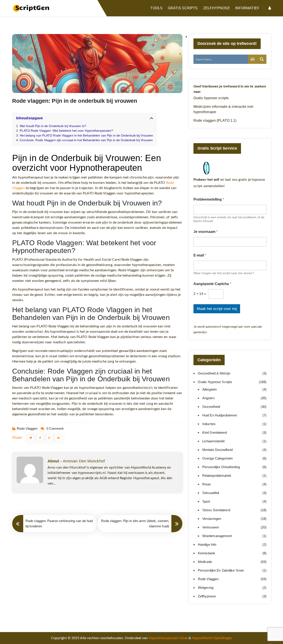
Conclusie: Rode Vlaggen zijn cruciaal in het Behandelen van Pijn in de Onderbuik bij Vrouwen (86, 140)
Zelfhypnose (216, 8)
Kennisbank (206, 553)
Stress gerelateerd (216, 510)
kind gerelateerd (214, 432)
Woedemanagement (217, 536)
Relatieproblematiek (216, 475)
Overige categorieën (217, 458)
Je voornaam (205, 232)
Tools (156, 8)
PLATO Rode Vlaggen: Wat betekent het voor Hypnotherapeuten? (66, 130)
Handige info (207, 544)
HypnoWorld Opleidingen (212, 638)
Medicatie (205, 562)
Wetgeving (205, 587)
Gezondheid (211, 406)
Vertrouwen (210, 527)
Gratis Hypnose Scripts (215, 382)
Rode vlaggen (27, 428)
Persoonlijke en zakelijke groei (221, 570)
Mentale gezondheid (217, 450)
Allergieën (209, 389)
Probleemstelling (208, 199)
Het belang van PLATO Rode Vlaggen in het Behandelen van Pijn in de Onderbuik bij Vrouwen (86, 135)
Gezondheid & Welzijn (214, 373)
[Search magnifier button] (261, 59)
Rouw (206, 484)
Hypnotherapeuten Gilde (168, 638)
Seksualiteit (210, 493)
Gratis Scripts (183, 8)
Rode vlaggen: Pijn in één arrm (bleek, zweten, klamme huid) (135, 523)
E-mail (199, 255)
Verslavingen (211, 519)
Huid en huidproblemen (219, 415)
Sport (206, 501)
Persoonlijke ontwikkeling (221, 467)
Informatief (247, 8)
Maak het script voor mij (217, 309)
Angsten (208, 398)
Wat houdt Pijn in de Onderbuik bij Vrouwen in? (53, 126)
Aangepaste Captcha (212, 284)
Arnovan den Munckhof (84, 461)
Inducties (209, 424)
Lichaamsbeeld (213, 441)
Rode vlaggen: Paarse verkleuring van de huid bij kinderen (59, 523)
